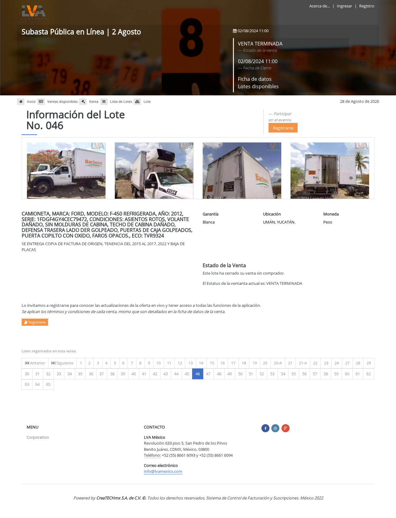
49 (229, 374)
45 (187, 374)
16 (222, 363)
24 (336, 363)
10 (158, 363)
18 (244, 363)
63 (27, 384)
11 (169, 363)
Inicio (31, 101)
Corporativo (38, 437)
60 (347, 374)
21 (290, 363)
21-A (303, 363)
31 (37, 374)
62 (368, 374)
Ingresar (344, 6)
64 (37, 384)
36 (91, 374)
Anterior (37, 363)
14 (201, 363)
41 (144, 374)
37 (101, 374)
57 (315, 374)
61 (357, 374)
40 (133, 374)
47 (208, 374)
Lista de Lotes (121, 101)
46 (199, 374)
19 (254, 363)
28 (358, 363)
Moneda (331, 214)
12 (180, 363)
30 (27, 374)
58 (326, 374)
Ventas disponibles (62, 101)
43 (165, 374)
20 (265, 363)
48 (219, 374)
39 (123, 374)
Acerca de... (319, 6)
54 (283, 374)
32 (48, 374)
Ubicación (272, 214)
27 (347, 363)
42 (155, 374)
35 (80, 374)
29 (369, 363)
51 (251, 374)
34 (69, 374)
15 (212, 363)
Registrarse (283, 128)
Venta (93, 101)
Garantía (210, 214)
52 (262, 374)
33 (59, 374)
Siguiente (64, 363)
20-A (278, 363)
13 (190, 363)
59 (336, 374)
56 (304, 374)
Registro (366, 6)
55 (293, 374)
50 (240, 374)
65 (48, 384)
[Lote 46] (66, 171)
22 (315, 363)
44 (176, 374)
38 (112, 374)
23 (326, 363)
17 (233, 363)
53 (272, 374)
